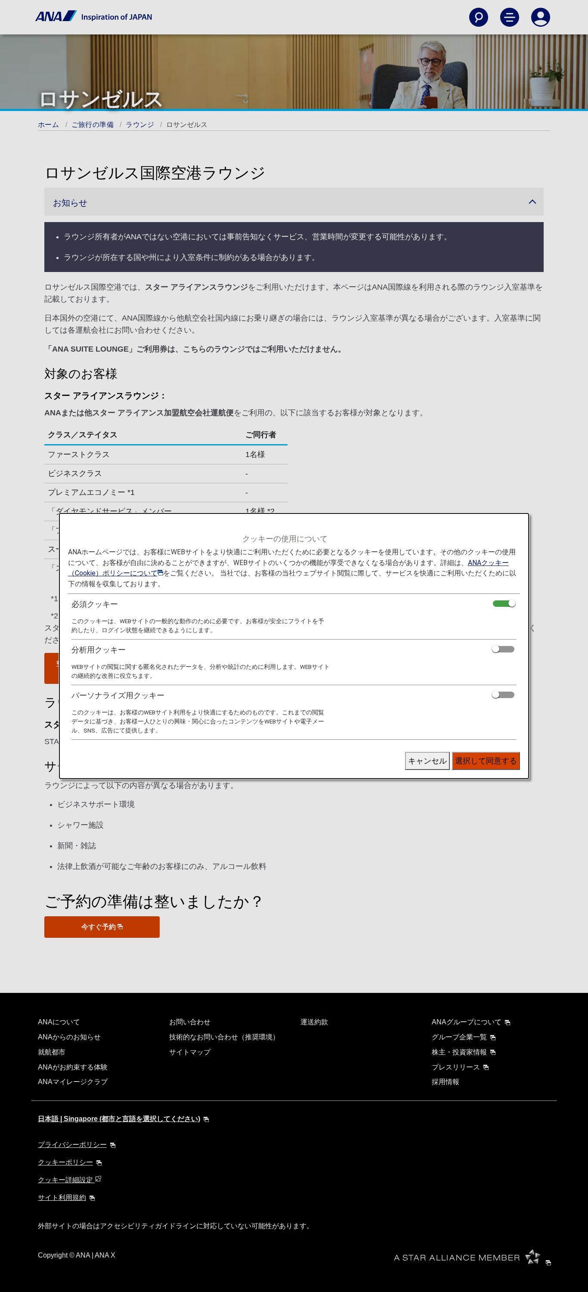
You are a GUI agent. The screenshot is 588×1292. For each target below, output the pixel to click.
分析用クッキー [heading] (98, 649)
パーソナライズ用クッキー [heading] (117, 695)
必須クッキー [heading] (94, 604)
